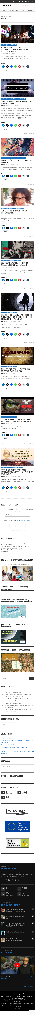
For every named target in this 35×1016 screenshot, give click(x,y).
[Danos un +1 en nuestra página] (19, 894)
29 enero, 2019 (14, 373)
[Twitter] (25, 1)
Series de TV (20, 99)
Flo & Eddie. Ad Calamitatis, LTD (15, 932)
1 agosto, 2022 (14, 53)
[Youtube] (28, 1)
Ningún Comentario (29, 74)
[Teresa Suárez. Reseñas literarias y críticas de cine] (17, 197)
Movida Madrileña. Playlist (8, 745)
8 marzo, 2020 (14, 164)
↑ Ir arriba (17, 1008)
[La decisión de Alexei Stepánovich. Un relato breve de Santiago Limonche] (3, 924)
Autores (3, 208)
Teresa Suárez (20, 208)
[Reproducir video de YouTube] (17, 965)
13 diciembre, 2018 (15, 476)
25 (32, 909)
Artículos (4, 44)
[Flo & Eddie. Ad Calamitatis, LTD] (3, 932)
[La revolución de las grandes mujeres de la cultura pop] (17, 147)
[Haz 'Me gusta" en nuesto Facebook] (19, 792)
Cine (8, 44)
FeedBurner (22, 530)
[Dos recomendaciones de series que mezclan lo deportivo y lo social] (17, 249)
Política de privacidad (23, 520)
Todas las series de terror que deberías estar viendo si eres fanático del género (17, 420)
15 (32, 939)
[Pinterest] (22, 1)
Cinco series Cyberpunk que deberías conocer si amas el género (15, 370)
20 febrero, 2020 (15, 267)
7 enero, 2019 (14, 423)
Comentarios (30, 184)
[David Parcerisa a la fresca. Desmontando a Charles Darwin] (3, 910)
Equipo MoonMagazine (11, 208)
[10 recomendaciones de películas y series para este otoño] (17, 88)
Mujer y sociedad (16, 158)
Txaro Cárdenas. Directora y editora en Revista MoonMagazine (17, 940)
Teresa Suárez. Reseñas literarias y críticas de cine (15, 211)
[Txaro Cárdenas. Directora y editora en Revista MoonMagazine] (3, 939)
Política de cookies (29, 986)
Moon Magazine (6, 53)
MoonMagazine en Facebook (12, 776)
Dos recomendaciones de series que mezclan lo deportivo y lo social (14, 264)
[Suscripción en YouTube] (3, 797)
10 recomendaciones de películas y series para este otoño (17, 102)
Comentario (31, 392)
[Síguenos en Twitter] (3, 792)
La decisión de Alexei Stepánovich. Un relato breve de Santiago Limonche (16, 925)
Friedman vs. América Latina (8, 738)
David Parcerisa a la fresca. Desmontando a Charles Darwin (15, 910)
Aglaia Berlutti (11, 99)
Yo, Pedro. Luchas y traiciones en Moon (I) (16, 917)
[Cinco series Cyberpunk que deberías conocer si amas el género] (17, 355)
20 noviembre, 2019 (15, 321)
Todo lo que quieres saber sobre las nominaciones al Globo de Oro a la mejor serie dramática (17, 472)
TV (24, 99)
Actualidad (4, 99)
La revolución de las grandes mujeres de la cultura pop (17, 161)
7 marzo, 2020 (14, 215)
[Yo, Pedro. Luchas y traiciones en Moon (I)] (3, 917)
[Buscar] (3, 1)
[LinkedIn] (19, 1)
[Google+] (16, 1)
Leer (2, 74)
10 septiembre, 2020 (16, 105)
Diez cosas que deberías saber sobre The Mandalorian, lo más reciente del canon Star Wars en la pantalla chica (17, 317)
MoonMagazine (13, 44)
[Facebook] (13, 1)
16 (32, 916)
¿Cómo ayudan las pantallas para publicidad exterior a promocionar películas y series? (15, 49)
